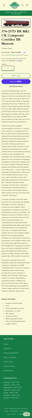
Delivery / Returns (10, 357)
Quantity (4, 64)
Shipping (12, 55)
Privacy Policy (8, 362)
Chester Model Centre (15, 408)
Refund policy (8, 370)
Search (6, 344)
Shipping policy (22, 414)
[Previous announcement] (3, 13)
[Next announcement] (28, 13)
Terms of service (9, 366)
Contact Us (7, 348)
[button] (4, 5)
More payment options (16, 86)
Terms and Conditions (11, 353)
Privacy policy (24, 411)
